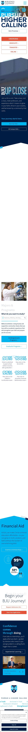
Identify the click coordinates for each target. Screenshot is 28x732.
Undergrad (13, 39)
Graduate (13, 43)
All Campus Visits (13, 129)
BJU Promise (13, 31)
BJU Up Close (13, 124)
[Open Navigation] (25, 3)
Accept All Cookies (14, 729)
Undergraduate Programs (14, 339)
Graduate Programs (13, 346)
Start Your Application (13, 612)
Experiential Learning (13, 652)
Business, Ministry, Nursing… (13, 318)
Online (13, 52)
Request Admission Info (13, 607)
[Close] (26, 712)
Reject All (14, 725)
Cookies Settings (14, 720)
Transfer (13, 47)
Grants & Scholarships (13, 550)
